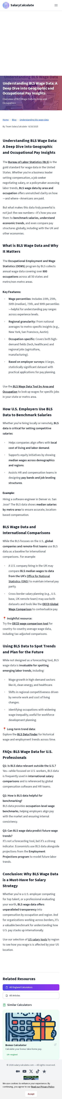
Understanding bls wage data (34, 120)
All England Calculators (20, 987)
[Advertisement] (31, 43)
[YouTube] (24, 1071)
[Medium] (18, 1071)
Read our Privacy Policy (42, 1086)
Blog (14, 120)
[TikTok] (38, 1071)
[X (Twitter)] (31, 1071)
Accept (31, 1094)
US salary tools (37, 939)
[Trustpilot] (44, 1071)
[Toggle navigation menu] (56, 5)
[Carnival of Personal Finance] (31, 1078)
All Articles (14, 995)
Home (6, 120)
